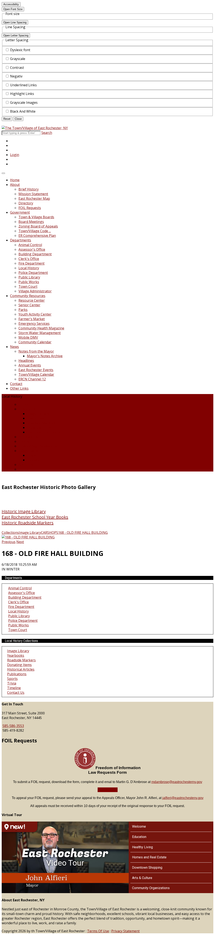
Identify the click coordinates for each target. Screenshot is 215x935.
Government (20, 212)
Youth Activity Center (34, 314)
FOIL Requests (29, 207)
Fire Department (31, 263)
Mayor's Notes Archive (45, 356)
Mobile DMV (28, 337)
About (15, 184)
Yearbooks (35, 418)
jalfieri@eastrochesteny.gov (182, 798)
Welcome (139, 826)
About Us (25, 464)
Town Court (27, 286)
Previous (9, 541)
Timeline (34, 460)
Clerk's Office (28, 258)
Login (14, 154)
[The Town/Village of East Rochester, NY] (35, 128)
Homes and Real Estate (149, 857)
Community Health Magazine (41, 328)
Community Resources (27, 295)
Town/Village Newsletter (38, 446)
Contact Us (27, 469)
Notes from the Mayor (36, 351)
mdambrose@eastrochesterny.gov (176, 782)
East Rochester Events (35, 370)
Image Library (38, 413)
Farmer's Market (31, 319)
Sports (23, 441)
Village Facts (28, 450)
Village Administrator (35, 291)
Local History (28, 268)
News (14, 346)
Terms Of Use (98, 931)
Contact (16, 383)
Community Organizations (151, 888)
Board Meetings (31, 221)
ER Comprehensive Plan (37, 235)
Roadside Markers (41, 423)
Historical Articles (20, 669)
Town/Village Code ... (34, 231)
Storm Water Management (39, 332)
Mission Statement (33, 194)
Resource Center (31, 300)
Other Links (19, 388)
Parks (23, 309)
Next (20, 541)
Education (139, 837)
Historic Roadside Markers (28, 523)
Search (46, 132)
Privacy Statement (125, 931)
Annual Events (29, 365)
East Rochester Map (34, 198)
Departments (20, 240)
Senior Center (29, 305)
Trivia (31, 455)
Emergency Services (34, 323)
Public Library (29, 277)
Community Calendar (34, 342)
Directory (25, 203)
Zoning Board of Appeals (38, 226)
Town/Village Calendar (36, 374)
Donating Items (39, 427)
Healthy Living (142, 847)
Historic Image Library (24, 511)
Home (15, 180)
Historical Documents (44, 432)
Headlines (26, 360)
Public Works (28, 282)
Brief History (28, 189)
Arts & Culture (142, 878)
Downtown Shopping (147, 868)
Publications (28, 436)
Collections (27, 409)
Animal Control (30, 244)
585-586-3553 (13, 725)
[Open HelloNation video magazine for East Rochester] (19, 827)
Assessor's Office (31, 249)
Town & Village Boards (36, 217)
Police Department (33, 272)
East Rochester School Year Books (35, 517)
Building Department (35, 254)
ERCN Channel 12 (32, 379)
